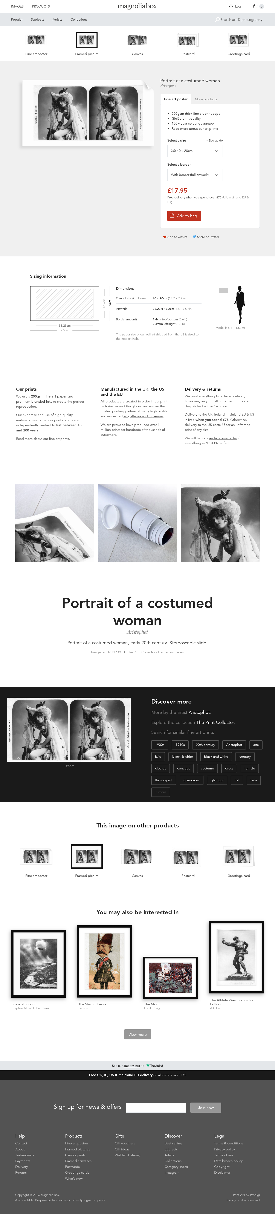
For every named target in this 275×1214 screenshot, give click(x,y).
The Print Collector (215, 722)
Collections (78, 19)
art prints (211, 128)
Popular (17, 19)
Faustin (83, 1008)
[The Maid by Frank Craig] (170, 978)
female (249, 768)
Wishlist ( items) (127, 1155)
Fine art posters (77, 1143)
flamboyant (163, 780)
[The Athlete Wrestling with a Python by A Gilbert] (236, 958)
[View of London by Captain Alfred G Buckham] (38, 964)
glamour (217, 780)
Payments (22, 1161)
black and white (216, 756)
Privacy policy (224, 1149)
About (20, 1149)
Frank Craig (152, 1008)
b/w (158, 756)
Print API (239, 1195)
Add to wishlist (177, 237)
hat (237, 780)
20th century (205, 745)
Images (17, 6)
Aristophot (168, 86)
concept (183, 768)
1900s (159, 745)
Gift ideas (122, 1149)
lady (254, 780)
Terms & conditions (228, 1143)
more (162, 792)
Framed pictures (77, 1149)
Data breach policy (228, 1161)
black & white (182, 756)
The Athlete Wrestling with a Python (231, 1002)
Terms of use (223, 1155)
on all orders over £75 (137, 1075)
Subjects (37, 19)
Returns (21, 1172)
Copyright (221, 1167)
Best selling (173, 1143)
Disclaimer (222, 1172)
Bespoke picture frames (51, 1200)
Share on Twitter (208, 237)
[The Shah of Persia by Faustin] (104, 962)
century (245, 756)
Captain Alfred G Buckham (30, 1008)
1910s (180, 745)
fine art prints (59, 439)
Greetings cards (77, 1172)
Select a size (195, 140)
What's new (74, 1178)
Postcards (72, 1167)
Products (41, 6)
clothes (160, 768)
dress (229, 768)
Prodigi (255, 1195)
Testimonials (24, 1155)
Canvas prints (75, 1155)
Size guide (216, 140)
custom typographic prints (87, 1200)
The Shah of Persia (92, 1004)
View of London (24, 1004)
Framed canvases (78, 1161)
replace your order (223, 438)
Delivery (191, 414)
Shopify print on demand (243, 1200)
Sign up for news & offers (88, 1107)
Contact (21, 1143)
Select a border (179, 164)
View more (137, 1034)
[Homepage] (137, 7)
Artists (57, 19)
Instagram (172, 1172)
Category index (176, 1167)
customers (108, 435)
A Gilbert (216, 1008)
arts (256, 745)
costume (207, 768)
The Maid (151, 1004)
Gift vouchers (125, 1143)
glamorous (191, 780)
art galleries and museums (143, 416)
